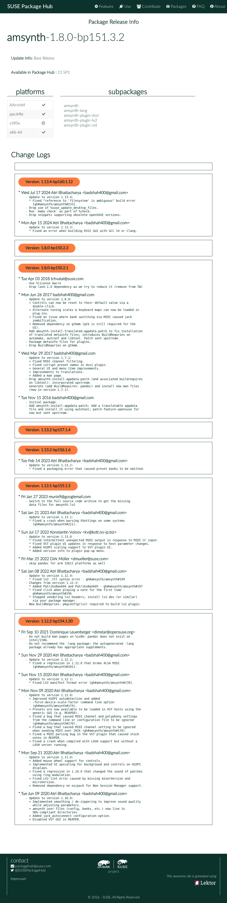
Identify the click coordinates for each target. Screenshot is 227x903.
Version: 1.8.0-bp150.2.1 (46, 268)
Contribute (150, 7)
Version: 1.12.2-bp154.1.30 (49, 621)
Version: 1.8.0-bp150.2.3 (46, 248)
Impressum (18, 879)
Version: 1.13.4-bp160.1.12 (49, 182)
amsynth (26, 37)
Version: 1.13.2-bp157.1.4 (47, 430)
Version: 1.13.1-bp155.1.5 (47, 486)
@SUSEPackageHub (30, 870)
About (219, 7)
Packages (178, 7)
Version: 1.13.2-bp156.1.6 (47, 450)
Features (106, 7)
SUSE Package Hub (30, 6)
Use (127, 7)
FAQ (200, 7)
